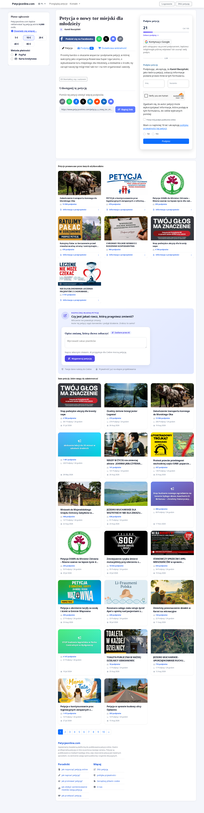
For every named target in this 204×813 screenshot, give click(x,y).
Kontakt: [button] (74, 4)
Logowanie (167, 4)
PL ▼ (43, 4)
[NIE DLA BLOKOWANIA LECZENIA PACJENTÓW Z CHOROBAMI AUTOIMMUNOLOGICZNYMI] (79, 282)
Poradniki (64, 764)
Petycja (69, 48)
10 (103, 731)
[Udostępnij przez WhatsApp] (99, 39)
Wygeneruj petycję (82, 358)
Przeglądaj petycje (58, 4)
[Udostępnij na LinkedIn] (104, 102)
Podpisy (86, 48)
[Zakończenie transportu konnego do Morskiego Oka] (79, 192)
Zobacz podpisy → (151, 35)
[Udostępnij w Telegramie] (90, 102)
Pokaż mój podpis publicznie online (161, 119)
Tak (148, 133)
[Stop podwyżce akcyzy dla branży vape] (172, 237)
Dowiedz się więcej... (25, 31)
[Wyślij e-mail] (113, 39)
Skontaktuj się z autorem (74, 79)
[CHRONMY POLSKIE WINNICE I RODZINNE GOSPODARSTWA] (125, 237)
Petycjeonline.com (23, 3)
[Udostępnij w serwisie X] (106, 39)
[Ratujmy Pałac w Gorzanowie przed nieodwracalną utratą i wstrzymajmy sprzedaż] (79, 237)
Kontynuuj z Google (159, 41)
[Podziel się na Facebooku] (76, 102)
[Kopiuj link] (120, 39)
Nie (157, 133)
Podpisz (166, 141)
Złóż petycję (184, 4)
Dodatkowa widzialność (114, 48)
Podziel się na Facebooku (79, 38)
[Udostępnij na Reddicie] (97, 102)
